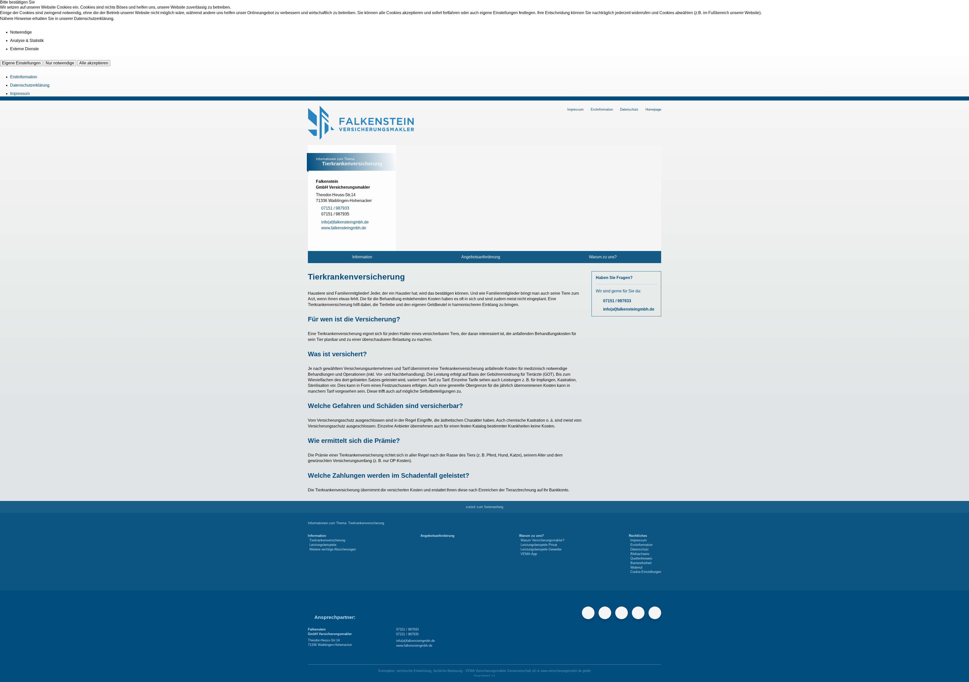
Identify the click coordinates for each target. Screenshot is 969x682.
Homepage (653, 109)
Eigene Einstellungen (21, 63)
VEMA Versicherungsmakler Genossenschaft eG (500, 671)
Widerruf (636, 567)
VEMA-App (529, 554)
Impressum (20, 93)
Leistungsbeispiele (322, 545)
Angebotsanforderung (480, 257)
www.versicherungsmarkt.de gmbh (566, 671)
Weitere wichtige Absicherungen (332, 549)
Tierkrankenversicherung (327, 540)
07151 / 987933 (617, 301)
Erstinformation (23, 77)
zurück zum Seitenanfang (484, 507)
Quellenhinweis (641, 558)
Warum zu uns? (603, 257)
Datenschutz (629, 109)
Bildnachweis (640, 554)
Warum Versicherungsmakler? (542, 540)
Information (362, 257)
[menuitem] (362, 257)
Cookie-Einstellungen (645, 572)
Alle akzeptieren (93, 63)
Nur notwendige (60, 63)
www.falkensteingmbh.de (414, 645)
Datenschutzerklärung (29, 85)
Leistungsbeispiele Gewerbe (541, 549)
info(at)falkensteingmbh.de (628, 309)
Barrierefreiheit (641, 563)
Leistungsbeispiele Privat (539, 545)
